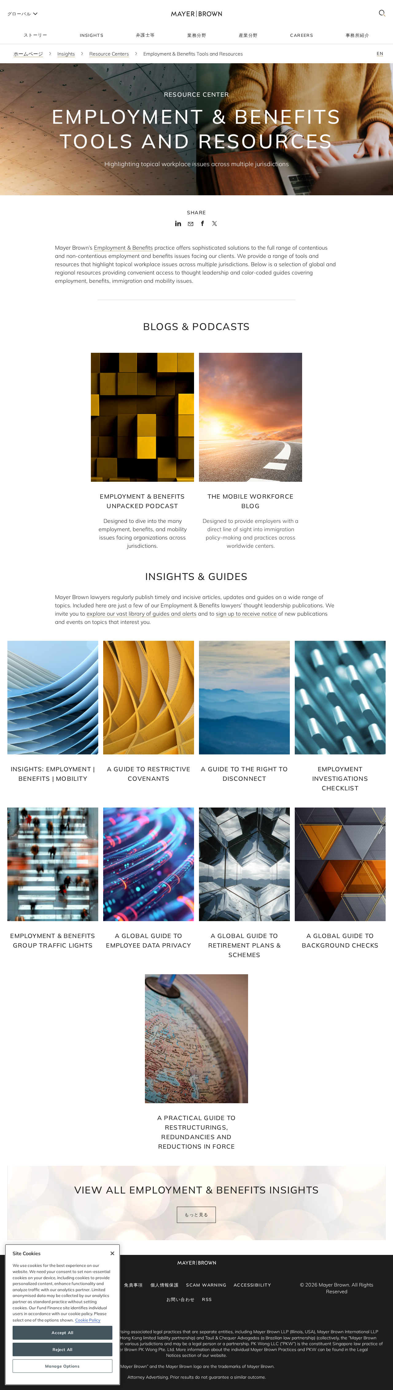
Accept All (62, 1332)
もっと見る (196, 1214)
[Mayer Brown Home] (197, 14)
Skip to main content (30, 4)
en (380, 53)
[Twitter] (214, 225)
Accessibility (252, 1285)
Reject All (62, 1349)
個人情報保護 (164, 1285)
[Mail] (190, 224)
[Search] (382, 14)
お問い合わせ (180, 1299)
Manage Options (62, 1366)
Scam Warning (206, 1285)
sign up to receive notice (246, 613)
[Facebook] (202, 225)
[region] (62, 1314)
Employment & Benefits (123, 247)
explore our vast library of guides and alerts (141, 613)
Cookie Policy (87, 1319)
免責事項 (133, 1285)
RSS (207, 1299)
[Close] (112, 1253)
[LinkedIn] (178, 225)
